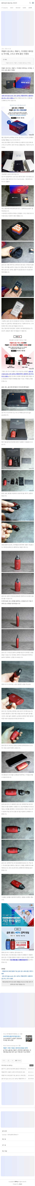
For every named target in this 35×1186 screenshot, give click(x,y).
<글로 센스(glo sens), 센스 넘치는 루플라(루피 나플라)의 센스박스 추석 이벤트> (17, 373)
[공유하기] (8, 1060)
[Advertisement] (17, 28)
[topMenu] (33, 3)
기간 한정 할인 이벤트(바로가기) (19, 960)
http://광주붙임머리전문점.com (11, 1034)
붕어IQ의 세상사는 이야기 (9, 3)
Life (3, 48)
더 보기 (31, 1065)
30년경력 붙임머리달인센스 (12, 1036)
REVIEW (18, 8)
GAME (24, 8)
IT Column (5, 8)
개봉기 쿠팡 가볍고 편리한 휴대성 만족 (15, 1048)
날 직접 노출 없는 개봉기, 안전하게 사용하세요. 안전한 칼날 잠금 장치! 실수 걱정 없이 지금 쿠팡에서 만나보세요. (17, 1051)
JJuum (20, 1184)
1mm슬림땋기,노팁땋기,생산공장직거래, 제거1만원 (12, 1039)
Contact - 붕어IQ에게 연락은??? (10, 1134)
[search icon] (30, 3)
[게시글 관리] (13, 1060)
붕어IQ (16, 1181)
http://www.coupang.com (10, 1045)
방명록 (30, 8)
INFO (11, 8)
